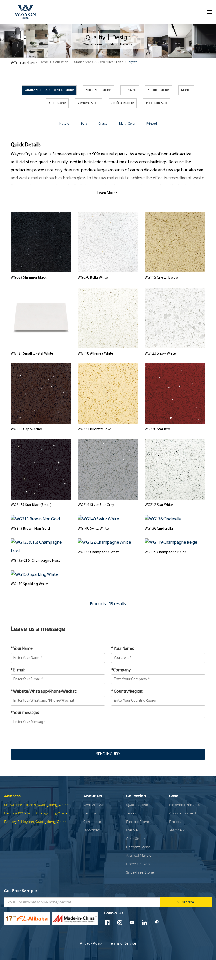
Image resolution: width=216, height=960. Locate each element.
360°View (176, 830)
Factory (89, 813)
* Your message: (25, 713)
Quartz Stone (137, 805)
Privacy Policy (91, 943)
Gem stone (57, 103)
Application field (182, 813)
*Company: (121, 670)
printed (151, 124)
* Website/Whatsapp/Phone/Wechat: (44, 692)
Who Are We (93, 805)
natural (65, 124)
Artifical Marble (122, 103)
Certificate (92, 822)
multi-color (127, 124)
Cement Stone (89, 103)
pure (84, 124)
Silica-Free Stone (98, 90)
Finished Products (184, 805)
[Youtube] (132, 923)
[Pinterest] (157, 923)
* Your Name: (22, 649)
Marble (186, 90)
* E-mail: (18, 670)
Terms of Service (122, 943)
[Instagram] (119, 923)
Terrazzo (129, 90)
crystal (133, 62)
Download (91, 830)
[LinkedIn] (144, 923)
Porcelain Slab (156, 103)
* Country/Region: (127, 692)
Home (43, 62)
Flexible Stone (158, 90)
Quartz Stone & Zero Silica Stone (98, 62)
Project (175, 822)
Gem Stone (135, 838)
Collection (60, 62)
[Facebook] (107, 923)
